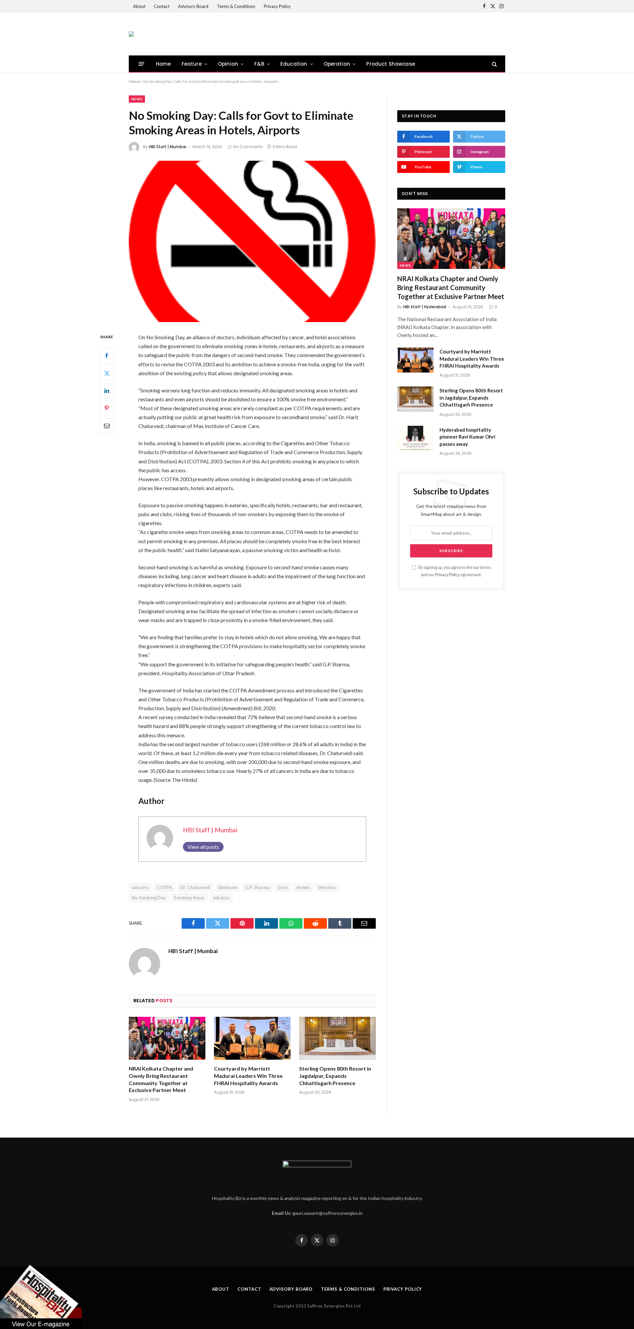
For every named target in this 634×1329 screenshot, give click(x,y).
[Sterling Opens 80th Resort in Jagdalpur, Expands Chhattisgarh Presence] (337, 1038)
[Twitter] (106, 373)
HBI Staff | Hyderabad (424, 307)
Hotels (303, 887)
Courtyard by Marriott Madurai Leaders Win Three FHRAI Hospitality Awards (248, 1075)
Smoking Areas (189, 897)
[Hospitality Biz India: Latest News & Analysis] (131, 34)
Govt (283, 887)
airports (140, 887)
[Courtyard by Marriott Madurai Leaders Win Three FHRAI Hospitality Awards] (252, 1038)
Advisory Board (193, 6)
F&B (259, 63)
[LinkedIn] (106, 390)
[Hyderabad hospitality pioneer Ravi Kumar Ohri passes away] (415, 438)
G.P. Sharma (257, 887)
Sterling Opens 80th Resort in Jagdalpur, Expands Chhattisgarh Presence (335, 1075)
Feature (192, 63)
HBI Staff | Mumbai (167, 147)
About (139, 6)
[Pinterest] (106, 408)
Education (293, 63)
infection (327, 887)
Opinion (228, 63)
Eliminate (228, 887)
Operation (337, 63)
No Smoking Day (149, 897)
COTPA (164, 887)
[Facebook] (106, 355)
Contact (161, 6)
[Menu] (141, 64)
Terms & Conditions (236, 6)
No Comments (248, 147)
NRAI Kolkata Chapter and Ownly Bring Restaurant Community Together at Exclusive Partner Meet (161, 1079)
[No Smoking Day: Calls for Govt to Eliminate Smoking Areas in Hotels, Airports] (252, 241)
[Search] (494, 63)
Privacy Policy (277, 6)
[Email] (106, 425)
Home (163, 63)
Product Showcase (390, 63)
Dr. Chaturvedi (195, 887)
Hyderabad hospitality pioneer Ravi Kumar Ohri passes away (467, 437)
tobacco (221, 897)
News (136, 99)
